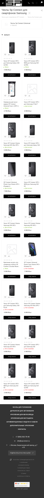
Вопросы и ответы (23, 476)
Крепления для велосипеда (21, 414)
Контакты (22, 429)
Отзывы (23, 473)
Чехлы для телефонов (22, 407)
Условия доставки (23, 467)
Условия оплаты (23, 465)
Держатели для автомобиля (22, 411)
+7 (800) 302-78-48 (22, 437)
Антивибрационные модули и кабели (22, 422)
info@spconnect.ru (23, 441)
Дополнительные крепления (22, 425)
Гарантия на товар (23, 470)
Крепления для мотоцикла (22, 418)
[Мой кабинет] (37, 3)
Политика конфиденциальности (23, 459)
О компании (24, 462)
